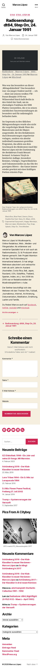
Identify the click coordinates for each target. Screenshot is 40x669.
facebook (32, 305)
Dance (24, 216)
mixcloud (25, 308)
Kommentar (7, 359)
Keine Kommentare (21, 39)
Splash (8, 226)
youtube (13, 308)
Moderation (21, 224)
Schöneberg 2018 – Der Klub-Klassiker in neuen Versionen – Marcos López (16, 562)
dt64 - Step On (23, 15)
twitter (5, 308)
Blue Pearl (18, 216)
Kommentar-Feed (10, 651)
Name (5, 380)
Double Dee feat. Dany (14, 219)
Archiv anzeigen (10, 312)
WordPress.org (9, 654)
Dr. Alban (26, 219)
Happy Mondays (30, 221)
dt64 (12, 15)
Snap (33, 224)
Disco (30, 216)
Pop (28, 224)
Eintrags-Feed (9, 647)
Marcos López (20, 5)
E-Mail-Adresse (9, 391)
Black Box (9, 216)
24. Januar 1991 (31, 35)
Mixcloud (16, 77)
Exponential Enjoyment (14, 221)
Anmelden (7, 644)
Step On (14, 226)
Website (5, 401)
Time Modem (24, 226)
